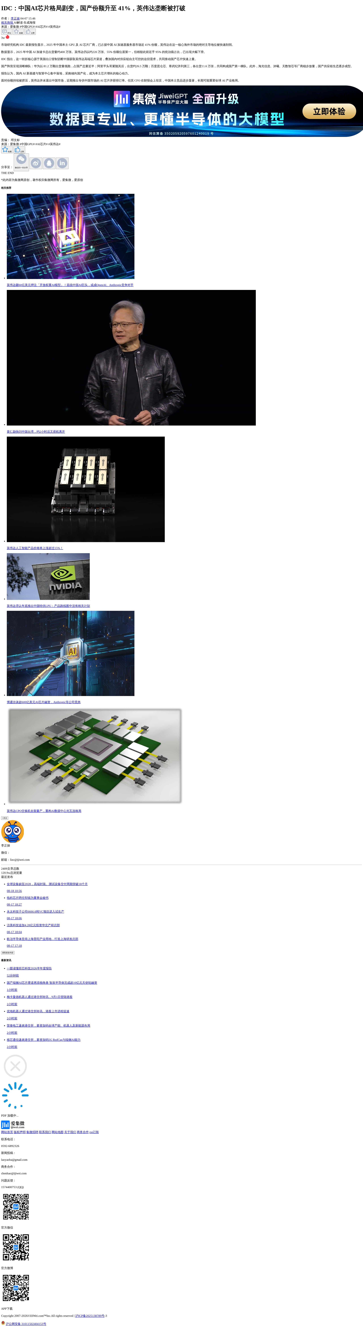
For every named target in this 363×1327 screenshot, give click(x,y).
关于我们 (70, 1132)
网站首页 (7, 1132)
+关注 (4, 818)
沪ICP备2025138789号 (90, 1315)
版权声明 (20, 1132)
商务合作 (83, 1132)
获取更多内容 (7, 953)
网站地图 (58, 1132)
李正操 (15, 18)
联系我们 (45, 1132)
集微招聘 (32, 1132)
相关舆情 (7, 22)
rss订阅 (94, 1132)
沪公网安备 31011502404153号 (26, 1324)
